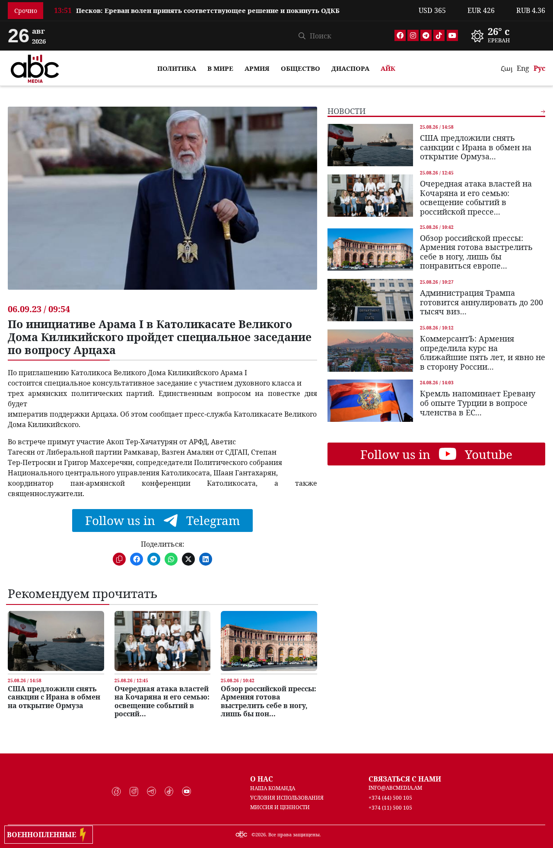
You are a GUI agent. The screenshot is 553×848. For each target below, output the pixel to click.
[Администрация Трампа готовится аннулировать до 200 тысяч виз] (370, 300)
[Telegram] (426, 35)
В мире (220, 68)
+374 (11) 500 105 (390, 807)
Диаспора (350, 68)
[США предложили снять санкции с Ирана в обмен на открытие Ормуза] (56, 641)
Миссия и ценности (280, 807)
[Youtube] (452, 35)
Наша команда (272, 788)
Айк (388, 68)
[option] (231, 6)
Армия (257, 68)
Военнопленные (43, 834)
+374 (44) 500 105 (390, 797)
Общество (300, 68)
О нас (261, 779)
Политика (176, 68)
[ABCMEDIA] (35, 67)
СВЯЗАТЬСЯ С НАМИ (405, 779)
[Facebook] (400, 35)
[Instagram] (413, 35)
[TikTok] (439, 35)
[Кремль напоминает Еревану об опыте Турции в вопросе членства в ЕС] (370, 401)
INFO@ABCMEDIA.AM (395, 787)
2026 (260, 834)
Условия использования (287, 797)
